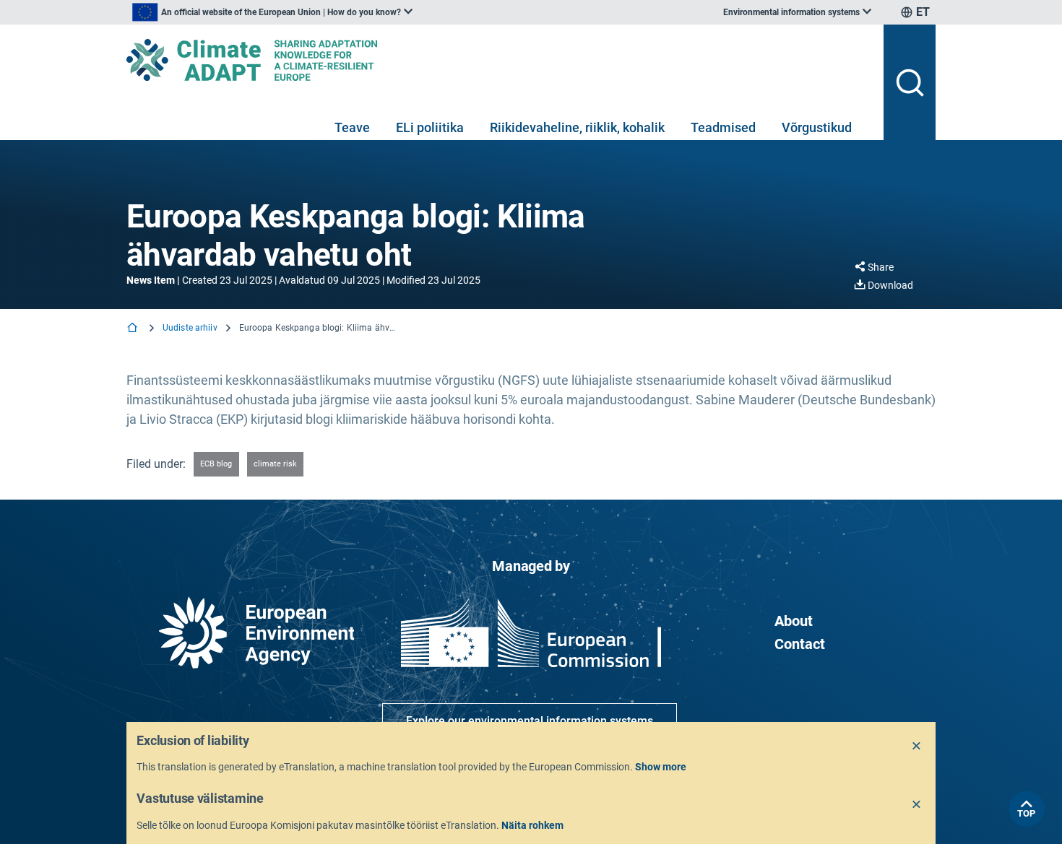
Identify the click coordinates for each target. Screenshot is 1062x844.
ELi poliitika (430, 127)
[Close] (916, 746)
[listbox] (272, 12)
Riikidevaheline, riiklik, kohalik (577, 127)
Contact (799, 644)
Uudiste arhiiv (190, 328)
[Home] (133, 328)
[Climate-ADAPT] (499, 60)
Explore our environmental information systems (529, 721)
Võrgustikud (817, 127)
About (793, 621)
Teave (352, 127)
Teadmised (723, 127)
